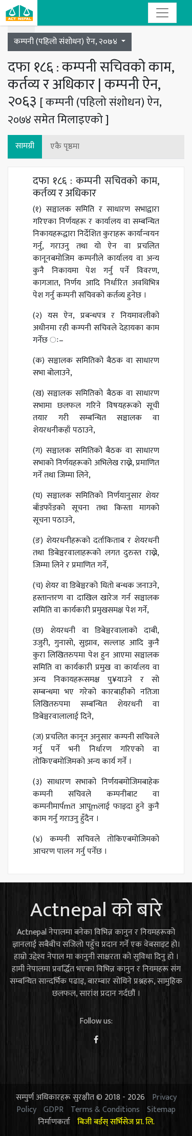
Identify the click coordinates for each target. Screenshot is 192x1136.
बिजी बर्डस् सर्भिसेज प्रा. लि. (116, 1122)
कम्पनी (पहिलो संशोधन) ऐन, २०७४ (66, 42)
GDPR (53, 1110)
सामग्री (24, 146)
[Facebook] (96, 1040)
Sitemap (161, 1110)
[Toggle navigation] (162, 13)
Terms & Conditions (105, 1110)
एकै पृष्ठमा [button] (64, 146)
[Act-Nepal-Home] (18, 13)
